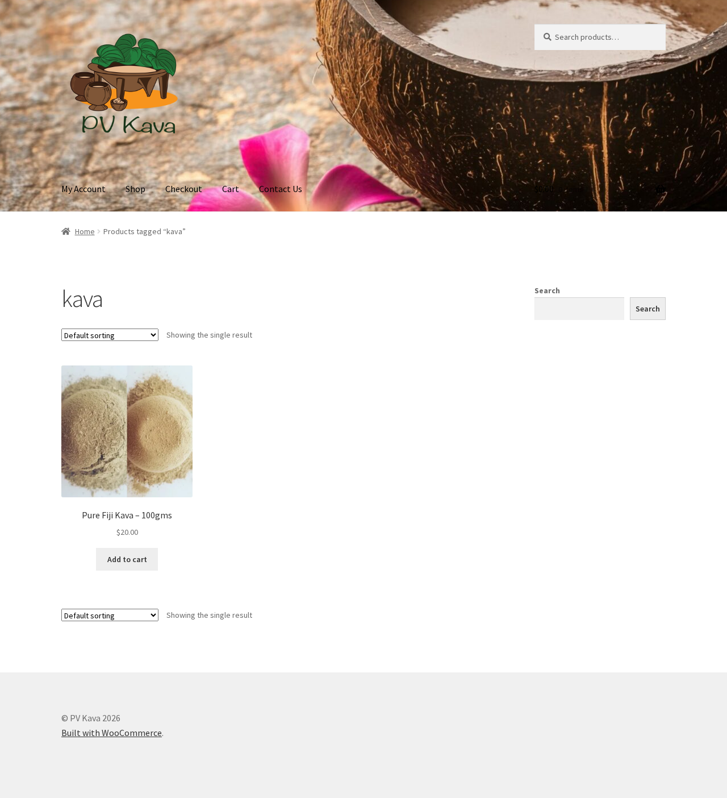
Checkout (183, 188)
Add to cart (127, 559)
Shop (135, 188)
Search (547, 290)
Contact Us (280, 188)
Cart (230, 188)
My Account (83, 188)
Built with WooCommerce (111, 732)
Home (85, 231)
